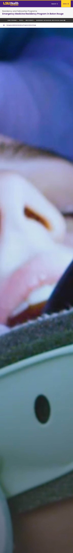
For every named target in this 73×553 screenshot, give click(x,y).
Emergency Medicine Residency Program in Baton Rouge (32, 13)
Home (9, 20)
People (21, 20)
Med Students (30, 20)
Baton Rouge (47, 20)
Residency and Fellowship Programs (19, 11)
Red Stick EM (55, 20)
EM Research (39, 20)
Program (13, 20)
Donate (62, 20)
